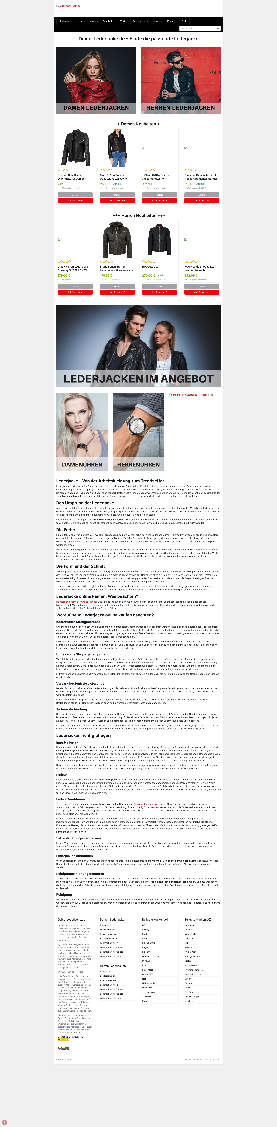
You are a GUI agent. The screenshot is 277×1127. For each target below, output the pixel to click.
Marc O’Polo (190, 934)
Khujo (144, 1001)
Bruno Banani (148, 943)
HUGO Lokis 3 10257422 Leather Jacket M (199, 268)
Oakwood (189, 938)
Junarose (146, 996)
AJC (144, 925)
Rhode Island (191, 965)
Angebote (108, 21)
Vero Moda (190, 1001)
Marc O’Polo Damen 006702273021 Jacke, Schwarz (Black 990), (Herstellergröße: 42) (113, 177)
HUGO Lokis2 (150, 266)
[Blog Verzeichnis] (75, 1049)
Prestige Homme (192, 956)
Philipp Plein (190, 952)
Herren (92, 21)
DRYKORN (147, 961)
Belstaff (145, 934)
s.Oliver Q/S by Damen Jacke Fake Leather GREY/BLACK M (156, 177)
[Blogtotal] (75, 1039)
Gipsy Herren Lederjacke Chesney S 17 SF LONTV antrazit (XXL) (73, 268)
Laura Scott (190, 929)
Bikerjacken (105, 925)
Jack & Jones (148, 992)
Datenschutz (202, 1059)
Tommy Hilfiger (192, 996)
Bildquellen (190, 1059)
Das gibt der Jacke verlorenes (149, 804)
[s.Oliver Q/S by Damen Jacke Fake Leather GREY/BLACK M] (159, 148)
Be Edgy (146, 929)
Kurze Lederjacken (109, 938)
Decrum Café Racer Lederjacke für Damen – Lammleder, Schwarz (72, 177)
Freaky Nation (149, 970)
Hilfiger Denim (148, 983)
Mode (184, 21)
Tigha (187, 987)
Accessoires (140, 21)
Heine (145, 978)
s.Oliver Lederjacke (194, 970)
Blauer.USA (147, 938)
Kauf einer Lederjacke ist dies (94, 641)
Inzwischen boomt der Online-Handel (76, 601)
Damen (78, 21)
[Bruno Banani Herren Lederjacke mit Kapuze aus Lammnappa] (117, 240)
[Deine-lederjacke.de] (82, 8)
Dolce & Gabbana (150, 956)
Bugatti (145, 947)
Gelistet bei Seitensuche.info (71, 1037)
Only (187, 943)
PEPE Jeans (190, 947)
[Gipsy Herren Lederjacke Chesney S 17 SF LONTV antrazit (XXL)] (75, 239)
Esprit (145, 965)
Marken (124, 21)
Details (75, 195)
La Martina (189, 925)
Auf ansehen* (75, 200)
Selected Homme (193, 974)
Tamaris (188, 983)
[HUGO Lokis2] (159, 240)
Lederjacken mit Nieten (111, 956)
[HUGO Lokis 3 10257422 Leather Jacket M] (201, 239)
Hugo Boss (147, 987)
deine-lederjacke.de (65, 1059)
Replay (188, 961)
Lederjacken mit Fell (109, 943)
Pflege (171, 21)
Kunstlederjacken (108, 934)
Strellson (189, 978)
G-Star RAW (147, 974)
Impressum (215, 1059)
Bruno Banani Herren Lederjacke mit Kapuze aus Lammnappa (116, 268)
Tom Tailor (189, 992)
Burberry (146, 952)
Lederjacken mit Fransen (111, 947)
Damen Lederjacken (113, 919)
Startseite (64, 21)
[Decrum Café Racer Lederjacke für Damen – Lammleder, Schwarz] (75, 148)
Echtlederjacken (107, 929)
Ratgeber (158, 21)
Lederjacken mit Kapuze (111, 952)
